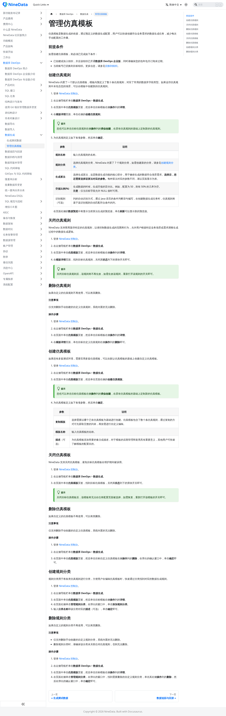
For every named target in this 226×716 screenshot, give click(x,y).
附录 (5, 256)
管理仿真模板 (14, 146)
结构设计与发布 (13, 101)
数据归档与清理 (13, 157)
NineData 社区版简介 (15, 35)
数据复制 (8, 223)
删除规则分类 (192, 51)
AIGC (6, 212)
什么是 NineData (12, 29)
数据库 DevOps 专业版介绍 (20, 79)
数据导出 (10, 123)
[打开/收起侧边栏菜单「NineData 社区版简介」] (41, 35)
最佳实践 (8, 262)
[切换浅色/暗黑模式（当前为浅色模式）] (186, 4)
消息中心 (8, 268)
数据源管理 (9, 240)
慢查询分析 (11, 179)
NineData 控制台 (68, 93)
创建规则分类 (192, 47)
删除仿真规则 (192, 29)
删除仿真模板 (192, 42)
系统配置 (8, 284)
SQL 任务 (10, 96)
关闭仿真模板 (192, 38)
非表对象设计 (12, 118)
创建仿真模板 (192, 33)
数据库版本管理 (13, 162)
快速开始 (8, 51)
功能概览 (8, 40)
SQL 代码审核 (12, 168)
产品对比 (10, 85)
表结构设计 (11, 112)
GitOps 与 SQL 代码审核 (18, 173)
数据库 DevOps (11, 63)
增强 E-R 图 (11, 207)
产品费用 (8, 18)
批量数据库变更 (13, 184)
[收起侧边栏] (23, 704)
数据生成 (10, 135)
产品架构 (8, 46)
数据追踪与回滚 (13, 151)
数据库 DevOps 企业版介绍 (20, 74)
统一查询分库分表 (15, 190)
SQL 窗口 (10, 90)
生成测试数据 (14, 140)
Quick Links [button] (39, 4)
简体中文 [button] (174, 4)
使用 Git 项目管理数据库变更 (21, 107)
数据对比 (8, 229)
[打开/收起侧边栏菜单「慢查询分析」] (41, 179)
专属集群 (8, 279)
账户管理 (8, 245)
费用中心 (8, 24)
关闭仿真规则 (192, 24)
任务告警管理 (10, 234)
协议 (5, 251)
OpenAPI (8, 273)
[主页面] (51, 14)
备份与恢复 (9, 218)
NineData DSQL (14, 196)
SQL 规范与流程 (13, 201)
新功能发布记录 (11, 13)
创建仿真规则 (192, 20)
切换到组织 (111, 66)
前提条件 (190, 15)
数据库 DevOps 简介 (16, 68)
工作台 (6, 57)
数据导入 (10, 129)
